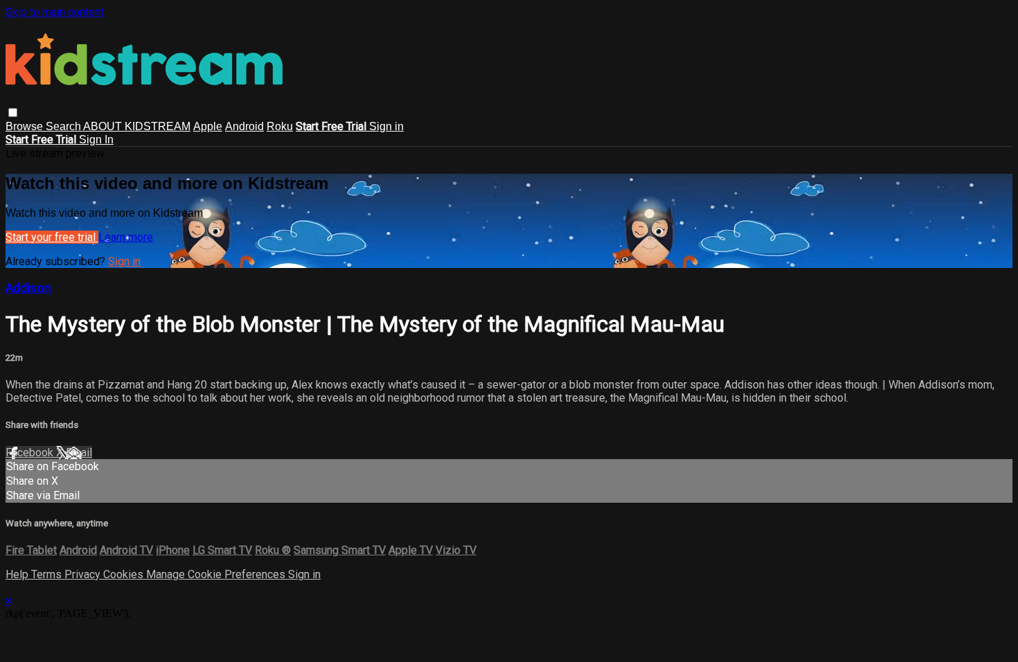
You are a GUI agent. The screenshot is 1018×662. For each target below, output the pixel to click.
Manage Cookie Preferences (217, 574)
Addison (28, 288)
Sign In (96, 139)
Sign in (386, 126)
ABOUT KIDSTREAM (136, 126)
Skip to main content (55, 12)
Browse (26, 126)
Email (79, 452)
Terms (47, 574)
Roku (280, 126)
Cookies (124, 574)
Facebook (31, 452)
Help (18, 574)
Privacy (83, 574)
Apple (207, 126)
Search (64, 126)
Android (244, 126)
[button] (12, 112)
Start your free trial (52, 237)
